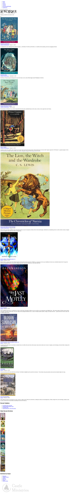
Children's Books (3, 44)
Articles (4, 5)
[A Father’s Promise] (2, 434)
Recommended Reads (7, 6)
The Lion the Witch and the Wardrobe (7, 226)
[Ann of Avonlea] (2, 419)
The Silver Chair (3, 74)
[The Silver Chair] (2, 449)
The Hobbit (2, 369)
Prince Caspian (3, 147)
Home (4, 1)
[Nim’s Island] (2, 427)
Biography (4, 476)
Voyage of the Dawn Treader (6, 106)
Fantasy (7, 44)
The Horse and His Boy (4, 43)
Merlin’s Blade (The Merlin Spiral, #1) (7, 259)
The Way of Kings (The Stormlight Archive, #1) (9, 342)
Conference (5, 7)
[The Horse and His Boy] (2, 441)
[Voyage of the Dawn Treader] (2, 456)
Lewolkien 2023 (5, 407)
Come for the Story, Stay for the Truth (9, 408)
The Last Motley (3, 307)
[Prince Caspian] (2, 471)
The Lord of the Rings (4, 396)
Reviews (4, 3)
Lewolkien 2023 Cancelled (7, 405)
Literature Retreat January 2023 (8, 406)
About (4, 2)
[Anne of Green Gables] (2, 463)
